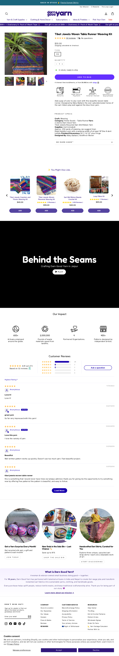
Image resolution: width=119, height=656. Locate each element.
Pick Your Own (99, 19)
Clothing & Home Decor (40, 19)
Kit (57, 54)
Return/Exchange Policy (70, 608)
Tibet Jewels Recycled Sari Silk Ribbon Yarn (74, 125)
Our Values (45, 614)
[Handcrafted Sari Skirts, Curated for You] (96, 525)
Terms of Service (68, 620)
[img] (10, 386)
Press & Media (46, 620)
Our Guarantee (46, 611)
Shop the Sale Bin (54, 557)
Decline (96, 650)
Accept (59, 650)
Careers (43, 617)
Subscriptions (62, 19)
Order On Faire (93, 623)
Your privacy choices (70, 623)
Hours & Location (47, 608)
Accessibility (66, 614)
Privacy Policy (13, 644)
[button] (60, 38)
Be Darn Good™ (65, 142)
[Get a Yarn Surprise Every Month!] (22, 525)
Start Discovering (92, 562)
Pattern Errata (93, 617)
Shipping (58, 45)
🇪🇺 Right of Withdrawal (70, 626)
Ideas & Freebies (80, 19)
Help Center (92, 608)
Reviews (44, 623)
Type (57, 50)
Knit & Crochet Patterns (96, 614)
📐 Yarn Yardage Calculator (98, 626)
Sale (110, 19)
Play (61, 272)
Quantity (60, 60)
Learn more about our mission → (59, 593)
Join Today (12, 557)
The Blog (91, 611)
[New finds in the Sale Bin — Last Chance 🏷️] (59, 525)
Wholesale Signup (94, 620)
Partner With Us (94, 629)
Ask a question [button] (98, 368)
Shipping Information (70, 611)
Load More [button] (59, 490)
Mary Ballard (72, 135)
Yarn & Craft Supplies (16, 19)
